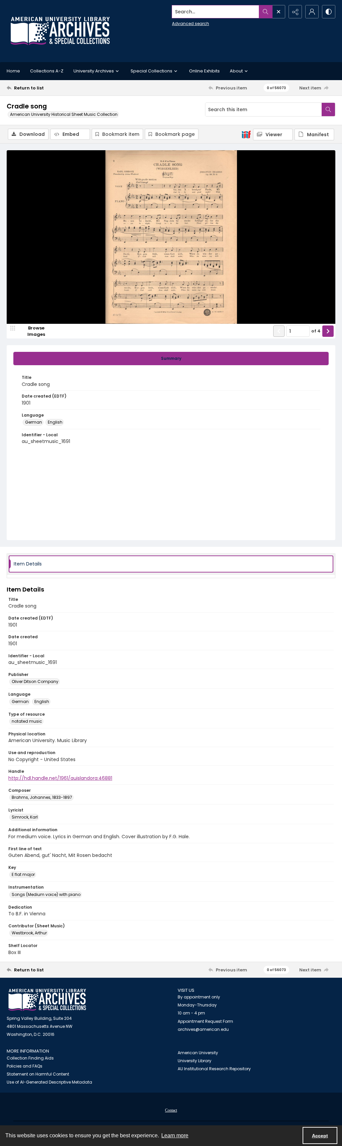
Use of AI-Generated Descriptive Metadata (49, 1082)
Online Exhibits (204, 71)
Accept (320, 1135)
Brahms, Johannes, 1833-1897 (42, 797)
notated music (27, 721)
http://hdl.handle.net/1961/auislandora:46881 (60, 778)
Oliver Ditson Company (35, 681)
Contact (171, 1110)
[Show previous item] (279, 331)
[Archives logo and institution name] (60, 31)
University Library (194, 1061)
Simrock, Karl (25, 817)
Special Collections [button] (151, 71)
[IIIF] (246, 134)
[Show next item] (328, 331)
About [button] (236, 71)
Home (13, 71)
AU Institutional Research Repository (214, 1069)
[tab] (171, 358)
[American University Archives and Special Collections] (47, 1000)
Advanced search (190, 23)
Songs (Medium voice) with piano (46, 894)
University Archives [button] (93, 71)
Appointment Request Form (205, 1021)
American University (198, 1053)
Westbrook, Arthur (29, 933)
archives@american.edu (203, 1029)
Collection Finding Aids (30, 1058)
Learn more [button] (174, 1135)
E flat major (23, 874)
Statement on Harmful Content (38, 1074)
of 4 (316, 331)
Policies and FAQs (24, 1066)
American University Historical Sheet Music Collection (64, 114)
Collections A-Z (46, 71)
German (33, 422)
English (55, 422)
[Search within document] (328, 109)
